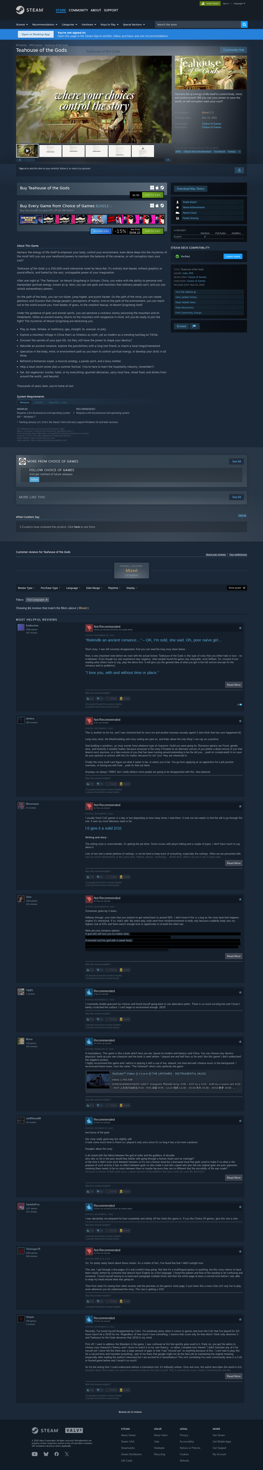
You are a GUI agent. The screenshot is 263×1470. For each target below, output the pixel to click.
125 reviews (31, 904)
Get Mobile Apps (222, 1441)
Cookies (184, 1454)
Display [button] (130, 587)
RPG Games (35, 45)
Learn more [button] (233, 256)
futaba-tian (32, 625)
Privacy (184, 1435)
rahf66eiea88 (33, 1118)
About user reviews (216, 554)
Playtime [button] (113, 587)
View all (242, 515)
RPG (178, 151)
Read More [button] (234, 684)
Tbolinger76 (33, 1249)
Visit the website (184, 291)
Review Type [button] (25, 587)
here (77, 526)
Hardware (159, 1448)
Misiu (29, 1039)
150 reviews (31, 1046)
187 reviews (31, 633)
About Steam (128, 1435)
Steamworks (128, 1448)
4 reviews (30, 1324)
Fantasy (232, 151)
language (238, 3)
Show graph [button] (235, 587)
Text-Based (219, 151)
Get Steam (219, 1435)
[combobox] (198, 24)
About (96, 10)
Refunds (184, 1460)
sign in (226, 3)
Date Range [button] (93, 587)
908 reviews (31, 1256)
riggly (29, 989)
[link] (127, 231)
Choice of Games (211, 123)
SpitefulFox (33, 1204)
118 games (31, 1043)
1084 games (32, 901)
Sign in (22, 168)
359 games (31, 1321)
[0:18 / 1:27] (94, 99)
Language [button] (72, 587)
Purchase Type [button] (49, 587)
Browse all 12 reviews (130, 1412)
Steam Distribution (131, 1454)
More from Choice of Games (52, 461)
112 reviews (31, 1212)
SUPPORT (111, 10)
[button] (22, 24)
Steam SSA (127, 1441)
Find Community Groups (188, 312)
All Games (21, 45)
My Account (219, 1454)
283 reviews (31, 722)
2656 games (32, 1253)
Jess (28, 896)
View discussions (184, 307)
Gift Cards (126, 1460)
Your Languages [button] (35, 599)
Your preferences (238, 554)
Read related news (185, 302)
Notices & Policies (190, 1448)
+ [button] (239, 151)
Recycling (159, 1454)
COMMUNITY (78, 10)
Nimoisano (32, 803)
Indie (185, 273)
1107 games (31, 1208)
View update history (186, 297)
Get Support (219, 1448)
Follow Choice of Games (51, 470)
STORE (61, 10)
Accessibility (187, 1441)
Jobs (156, 1441)
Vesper (30, 1317)
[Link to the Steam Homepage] (30, 13)
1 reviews (30, 994)
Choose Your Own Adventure (197, 151)
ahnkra (30, 718)
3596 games (32, 629)
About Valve (161, 1435)
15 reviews (31, 808)
